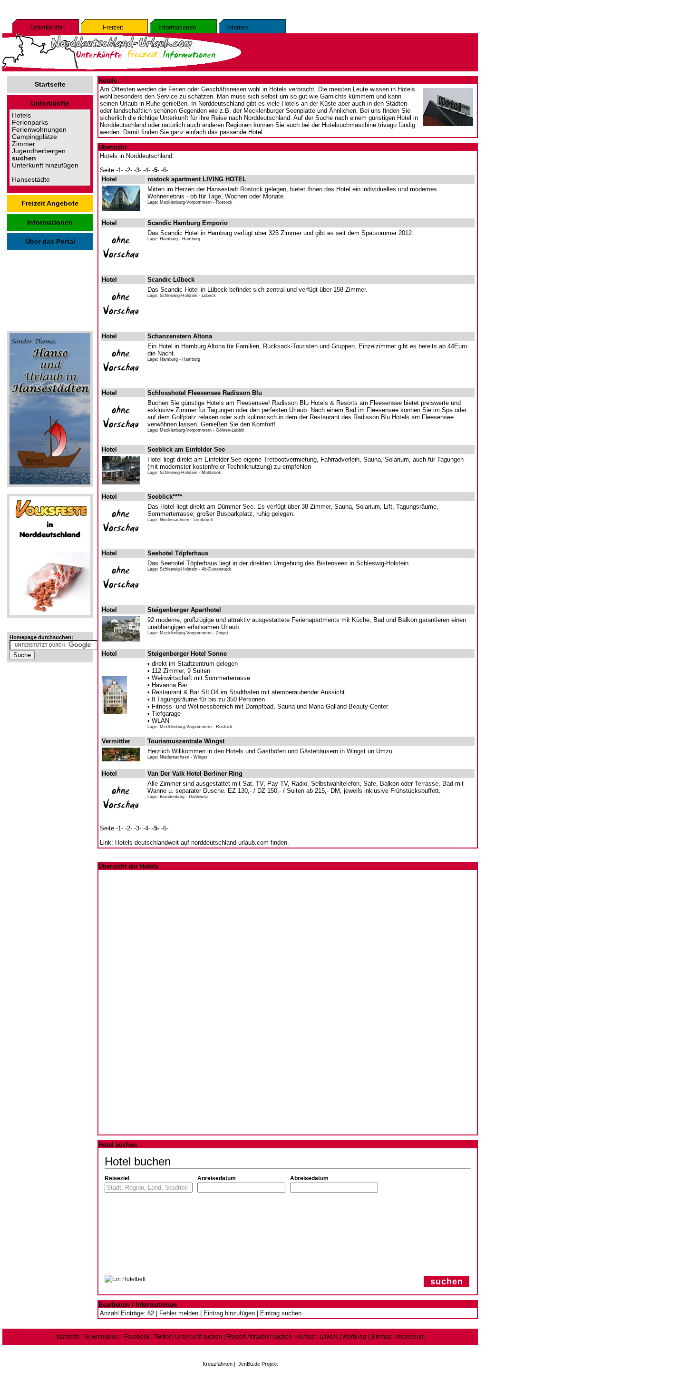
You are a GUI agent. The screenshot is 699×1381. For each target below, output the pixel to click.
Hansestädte (31, 179)
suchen (446, 1281)
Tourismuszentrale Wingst (185, 741)
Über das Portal (50, 241)
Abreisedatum (309, 1178)
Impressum (410, 1336)
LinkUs (329, 1336)
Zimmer (23, 144)
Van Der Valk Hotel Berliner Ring (195, 773)
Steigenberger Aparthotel (184, 609)
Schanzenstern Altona (179, 336)
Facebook (137, 1336)
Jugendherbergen (39, 151)
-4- (146, 170)
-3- (137, 170)
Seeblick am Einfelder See (186, 449)
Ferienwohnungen (39, 129)
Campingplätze (34, 136)
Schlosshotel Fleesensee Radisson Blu (204, 392)
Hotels (21, 115)
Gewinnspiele (102, 1336)
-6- (164, 170)
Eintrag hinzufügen (229, 1313)
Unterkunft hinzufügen (45, 165)
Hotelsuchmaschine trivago (359, 124)
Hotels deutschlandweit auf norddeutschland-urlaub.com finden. (202, 842)
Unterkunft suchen (198, 1336)
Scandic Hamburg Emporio (187, 223)
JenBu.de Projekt (258, 1364)
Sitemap (381, 1336)
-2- (128, 170)
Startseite (50, 84)
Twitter (162, 1336)
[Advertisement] (50, 288)
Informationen (177, 27)
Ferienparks (30, 122)
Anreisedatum (216, 1178)
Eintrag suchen (280, 1313)
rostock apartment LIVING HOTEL (196, 179)
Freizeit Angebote (49, 203)
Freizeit (113, 27)
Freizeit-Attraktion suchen (259, 1336)
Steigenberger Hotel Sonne (187, 653)
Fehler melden (178, 1313)
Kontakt (306, 1336)
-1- (119, 170)
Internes (237, 27)
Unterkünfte (47, 27)
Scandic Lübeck (170, 279)
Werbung (354, 1336)
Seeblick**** (164, 496)
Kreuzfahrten (218, 1364)
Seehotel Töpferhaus (177, 553)
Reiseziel (117, 1178)
